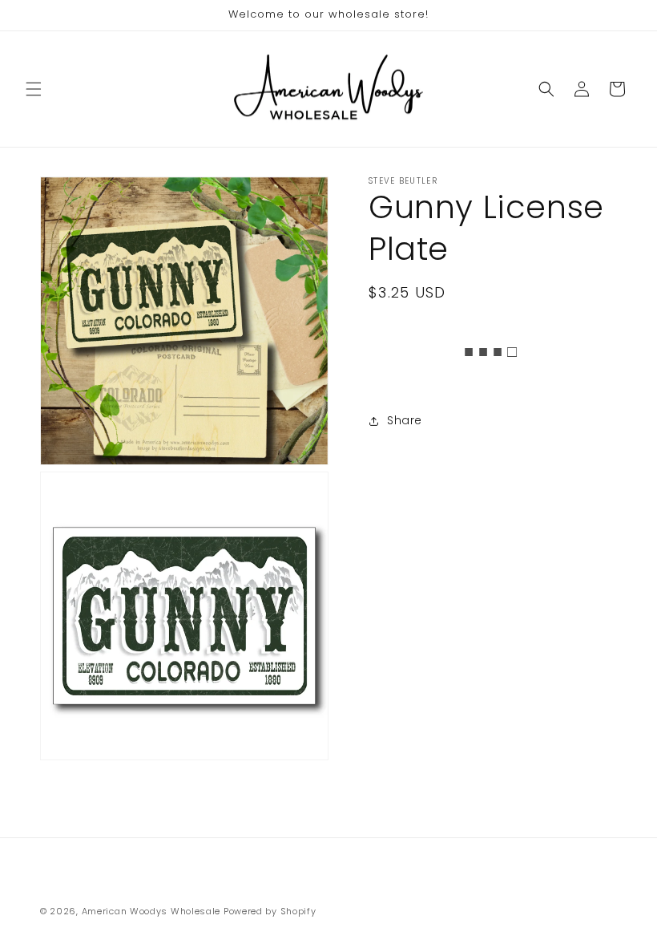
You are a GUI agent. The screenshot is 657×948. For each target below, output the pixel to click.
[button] (33, 89)
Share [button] (404, 420)
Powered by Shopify (270, 911)
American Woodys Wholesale (151, 911)
